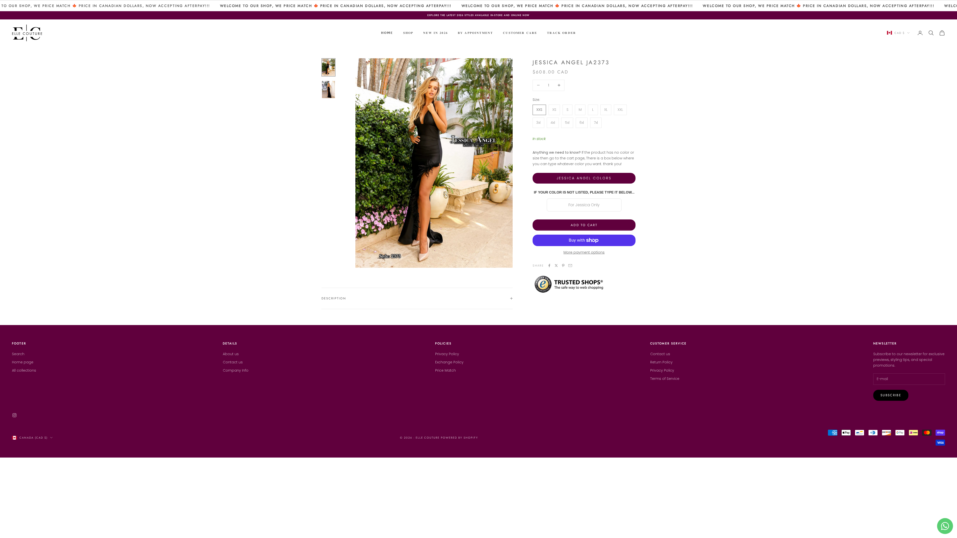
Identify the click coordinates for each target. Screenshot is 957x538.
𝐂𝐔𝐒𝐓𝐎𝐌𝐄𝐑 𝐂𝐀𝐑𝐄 (520, 33)
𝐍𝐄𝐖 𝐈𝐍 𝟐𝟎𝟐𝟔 (435, 33)
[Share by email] (570, 266)
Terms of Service (664, 378)
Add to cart (584, 225)
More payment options (584, 252)
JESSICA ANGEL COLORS (584, 178)
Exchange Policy (449, 362)
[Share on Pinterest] (563, 266)
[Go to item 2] (328, 89)
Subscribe (890, 395)
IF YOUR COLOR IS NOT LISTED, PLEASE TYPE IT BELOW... (584, 192)
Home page (22, 362)
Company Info (235, 370)
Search (18, 353)
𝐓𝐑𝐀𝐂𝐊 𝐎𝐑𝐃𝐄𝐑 (561, 33)
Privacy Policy (447, 353)
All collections (24, 370)
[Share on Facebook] (549, 266)
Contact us (233, 362)
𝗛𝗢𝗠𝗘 (387, 33)
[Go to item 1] (328, 67)
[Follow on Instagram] (14, 415)
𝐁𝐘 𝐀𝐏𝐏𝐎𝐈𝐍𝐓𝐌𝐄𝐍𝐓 (475, 33)
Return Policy (661, 362)
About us (231, 353)
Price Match (445, 370)
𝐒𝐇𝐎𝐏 (408, 33)
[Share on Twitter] (556, 266)
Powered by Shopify (459, 438)
